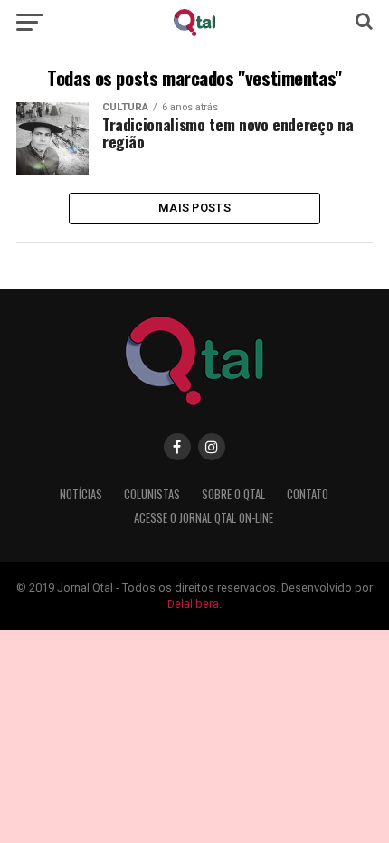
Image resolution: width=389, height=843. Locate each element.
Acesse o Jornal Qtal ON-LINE (203, 517)
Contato (307, 494)
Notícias (81, 494)
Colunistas (152, 494)
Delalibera (193, 604)
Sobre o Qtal (233, 494)
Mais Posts (194, 207)
